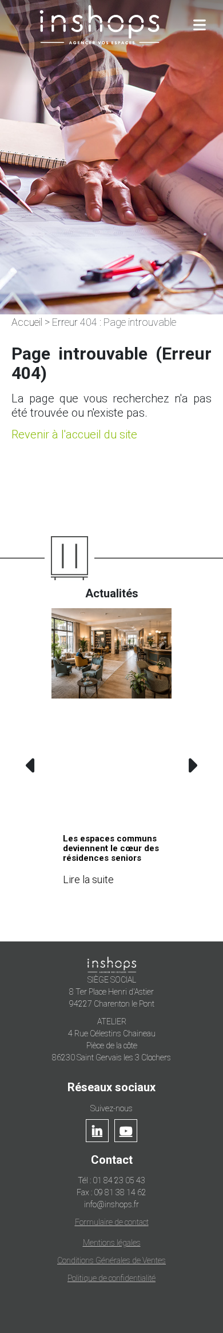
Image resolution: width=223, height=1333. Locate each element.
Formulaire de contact (112, 1222)
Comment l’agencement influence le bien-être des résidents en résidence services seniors (137, 858)
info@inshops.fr (111, 1204)
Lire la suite (114, 898)
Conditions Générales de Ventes (111, 1260)
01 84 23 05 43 (119, 1180)
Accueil (26, 322)
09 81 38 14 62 (120, 1192)
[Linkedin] (97, 1130)
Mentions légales (112, 1242)
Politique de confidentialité (111, 1278)
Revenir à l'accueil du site (74, 434)
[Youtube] (125, 1130)
